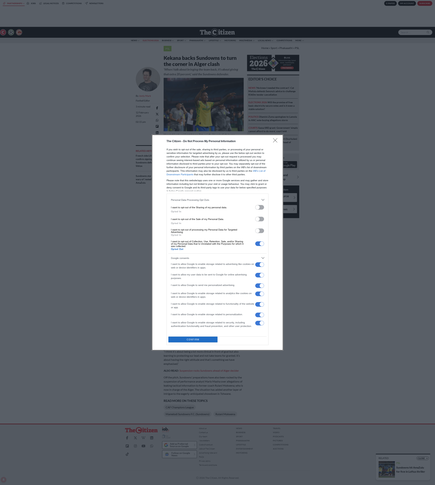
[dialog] (217, 242)
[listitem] (217, 200)
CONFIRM (193, 339)
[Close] (276, 141)
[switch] (259, 207)
